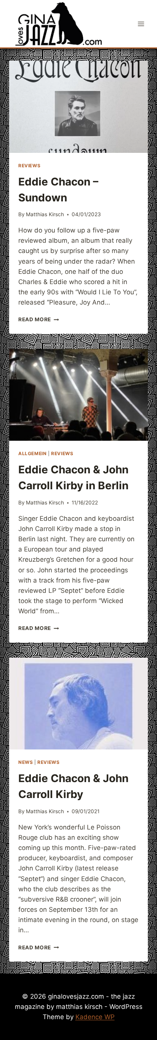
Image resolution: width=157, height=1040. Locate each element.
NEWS (25, 762)
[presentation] (78, 107)
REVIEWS (29, 165)
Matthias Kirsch (45, 214)
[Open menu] (141, 24)
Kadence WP (95, 1017)
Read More (38, 319)
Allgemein (32, 453)
